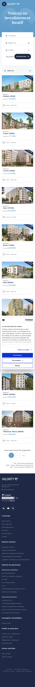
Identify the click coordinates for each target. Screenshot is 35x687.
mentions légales (9, 671)
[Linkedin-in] (3, 508)
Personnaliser (16, 360)
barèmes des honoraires (24, 671)
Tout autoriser (17, 355)
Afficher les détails (24, 350)
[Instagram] (13, 508)
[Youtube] (8, 508)
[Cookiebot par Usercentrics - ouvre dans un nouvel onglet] (25, 320)
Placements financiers (9, 597)
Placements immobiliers (10, 570)
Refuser (17, 365)
